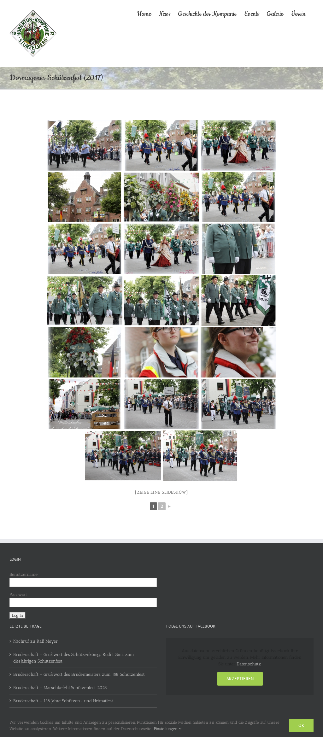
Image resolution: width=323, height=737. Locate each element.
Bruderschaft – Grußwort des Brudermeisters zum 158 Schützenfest (79, 674)
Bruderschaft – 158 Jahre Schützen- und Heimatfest (63, 701)
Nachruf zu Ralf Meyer (35, 641)
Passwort (18, 594)
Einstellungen (166, 728)
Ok (301, 725)
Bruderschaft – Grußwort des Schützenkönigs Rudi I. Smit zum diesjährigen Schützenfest (73, 658)
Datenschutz (249, 664)
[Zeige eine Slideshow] (161, 492)
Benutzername (23, 574)
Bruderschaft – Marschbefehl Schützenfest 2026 (60, 687)
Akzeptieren (240, 678)
